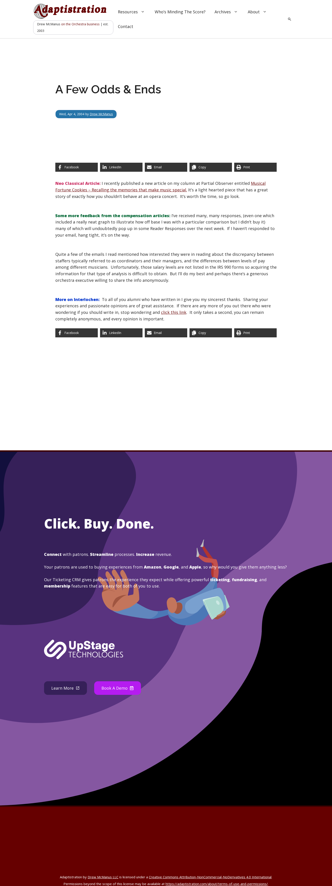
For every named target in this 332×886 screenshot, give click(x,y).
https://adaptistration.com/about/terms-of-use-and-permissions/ (217, 883)
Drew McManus (101, 114)
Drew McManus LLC (103, 877)
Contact (125, 26)
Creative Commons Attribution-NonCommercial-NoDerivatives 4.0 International (210, 877)
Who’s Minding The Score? (180, 11)
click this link (173, 312)
